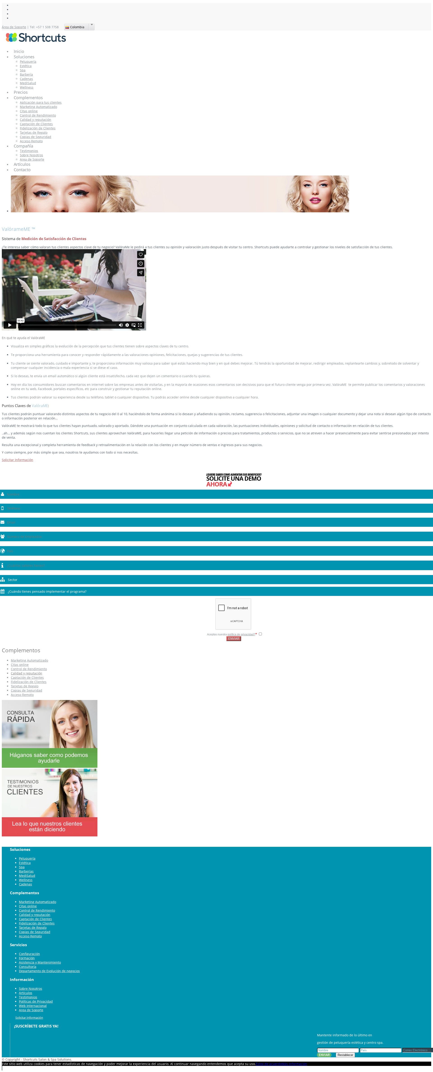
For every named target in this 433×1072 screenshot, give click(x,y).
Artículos (22, 164)
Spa (22, 70)
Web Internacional (33, 1006)
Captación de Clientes (36, 124)
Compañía (23, 146)
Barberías (26, 871)
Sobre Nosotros (31, 155)
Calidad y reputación (35, 119)
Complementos (28, 97)
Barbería (26, 74)
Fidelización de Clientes (37, 128)
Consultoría (27, 966)
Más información (294, 1064)
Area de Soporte (32, 159)
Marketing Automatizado (38, 107)
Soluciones (24, 56)
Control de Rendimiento (38, 115)
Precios (21, 92)
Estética (26, 66)
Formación (27, 958)
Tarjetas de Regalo (33, 132)
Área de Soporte (14, 27)
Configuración (29, 954)
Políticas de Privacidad (36, 1001)
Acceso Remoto (31, 141)
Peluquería (28, 61)
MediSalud (28, 83)
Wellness (26, 87)
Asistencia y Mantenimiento (40, 962)
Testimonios (29, 151)
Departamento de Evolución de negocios (49, 971)
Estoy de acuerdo (269, 1064)
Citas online (29, 111)
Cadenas (26, 79)
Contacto (22, 169)
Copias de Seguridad (35, 137)
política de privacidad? (241, 634)
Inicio (19, 51)
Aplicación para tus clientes (41, 102)
